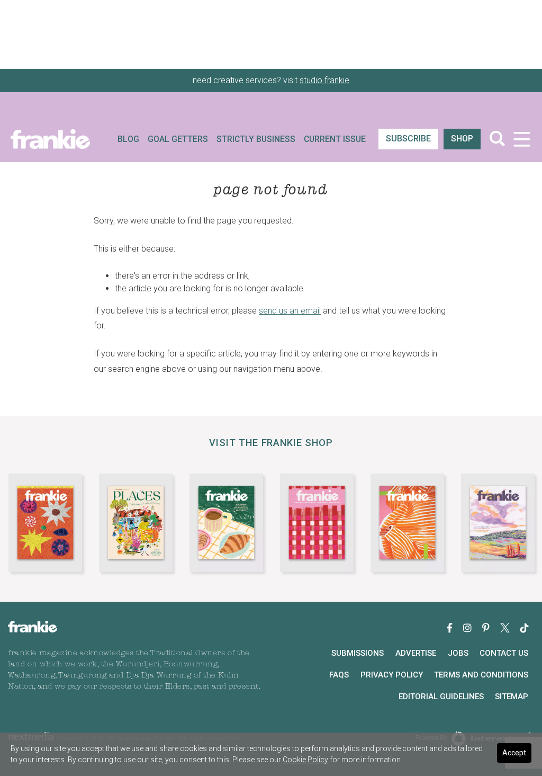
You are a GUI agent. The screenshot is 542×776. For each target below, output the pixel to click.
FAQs (339, 675)
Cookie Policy (305, 759)
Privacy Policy (391, 675)
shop (462, 138)
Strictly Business (255, 139)
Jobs (458, 653)
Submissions (357, 653)
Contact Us (504, 653)
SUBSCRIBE (408, 138)
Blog (128, 139)
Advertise (415, 653)
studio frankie (324, 80)
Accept (514, 752)
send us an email (290, 311)
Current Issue (335, 139)
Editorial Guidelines (441, 696)
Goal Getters (178, 139)
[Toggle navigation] (521, 139)
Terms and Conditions (481, 675)
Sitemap (511, 696)
